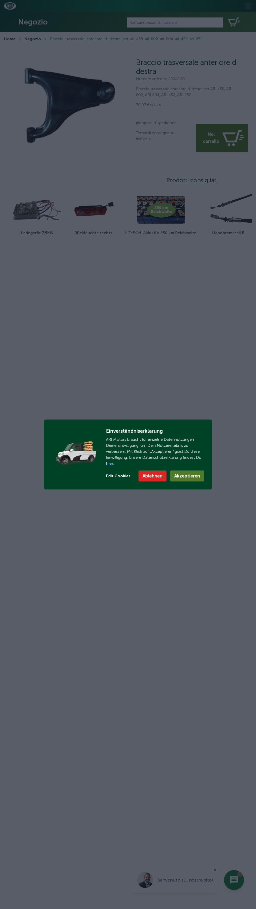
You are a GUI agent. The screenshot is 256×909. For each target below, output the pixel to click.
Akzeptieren (187, 476)
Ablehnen (152, 476)
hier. (110, 463)
